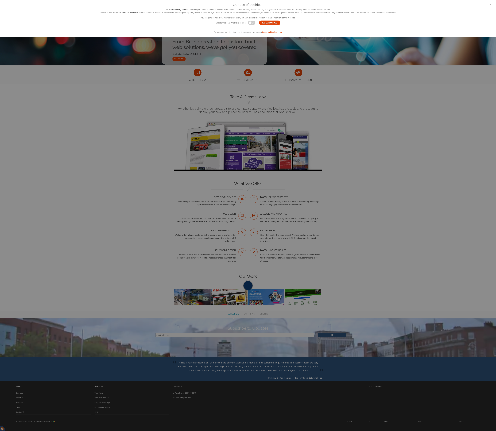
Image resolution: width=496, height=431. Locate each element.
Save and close (269, 23)
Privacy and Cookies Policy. (272, 32)
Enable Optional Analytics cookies (231, 23)
